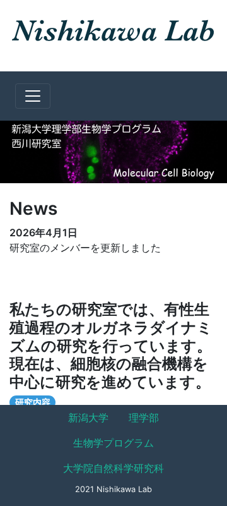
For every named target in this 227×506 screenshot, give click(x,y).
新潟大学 (88, 417)
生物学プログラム (113, 443)
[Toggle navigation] (32, 96)
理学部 (144, 417)
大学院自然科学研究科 (113, 468)
